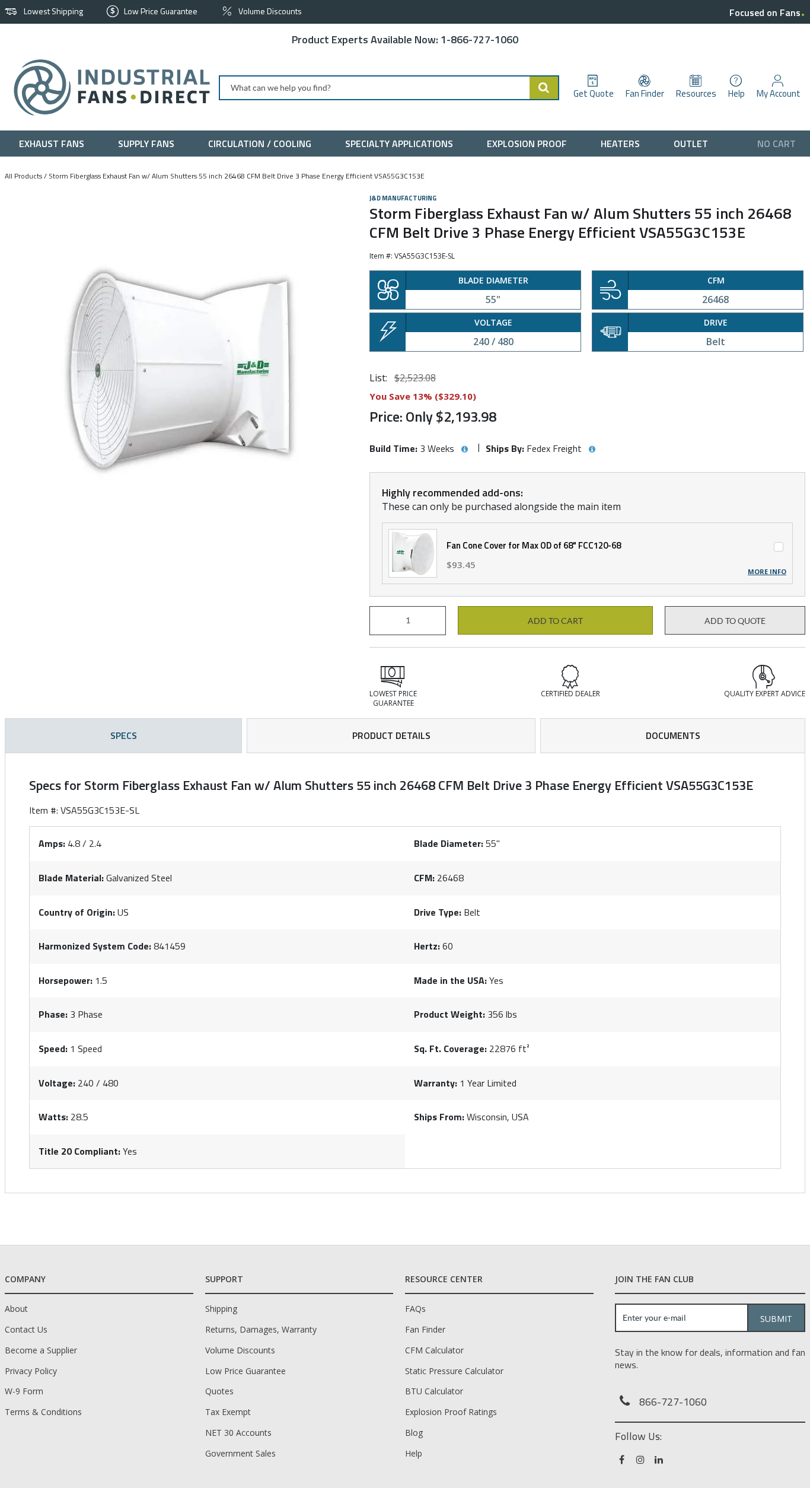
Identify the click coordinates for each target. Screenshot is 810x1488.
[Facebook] (623, 1459)
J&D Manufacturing (402, 198)
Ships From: (439, 1117)
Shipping (221, 1308)
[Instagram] (641, 1459)
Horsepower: (66, 980)
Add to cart (555, 621)
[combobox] (389, 87)
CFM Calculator (434, 1350)
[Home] (107, 87)
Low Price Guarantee (245, 1371)
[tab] (405, 973)
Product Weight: (449, 1014)
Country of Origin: (77, 912)
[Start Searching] (544, 87)
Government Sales (240, 1453)
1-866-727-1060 (479, 39)
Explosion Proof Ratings (451, 1411)
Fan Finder (425, 1329)
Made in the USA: (450, 980)
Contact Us (26, 1329)
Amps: (52, 843)
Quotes (219, 1391)
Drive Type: (437, 912)
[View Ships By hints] (591, 449)
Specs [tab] (123, 735)
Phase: (53, 1014)
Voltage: (57, 1083)
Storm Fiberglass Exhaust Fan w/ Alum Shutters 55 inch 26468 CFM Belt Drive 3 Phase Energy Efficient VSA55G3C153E (237, 175)
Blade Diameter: (448, 843)
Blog (414, 1432)
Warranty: (435, 1083)
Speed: (53, 1048)
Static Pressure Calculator (454, 1371)
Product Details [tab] (391, 735)
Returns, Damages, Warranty (261, 1329)
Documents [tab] (673, 735)
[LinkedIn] (660, 1459)
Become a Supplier (41, 1350)
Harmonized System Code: (95, 946)
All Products (23, 175)
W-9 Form (24, 1391)
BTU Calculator (434, 1391)
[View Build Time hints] (464, 449)
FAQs (415, 1308)
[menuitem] (54, 143)
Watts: (53, 1117)
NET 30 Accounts (238, 1432)
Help (413, 1453)
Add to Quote (735, 621)
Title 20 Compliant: (79, 1151)
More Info (767, 572)
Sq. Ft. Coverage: (450, 1048)
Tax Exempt (228, 1411)
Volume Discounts (240, 1350)
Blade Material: (71, 878)
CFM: (424, 878)
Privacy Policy (31, 1371)
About (16, 1308)
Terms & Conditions (43, 1411)
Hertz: (427, 946)
